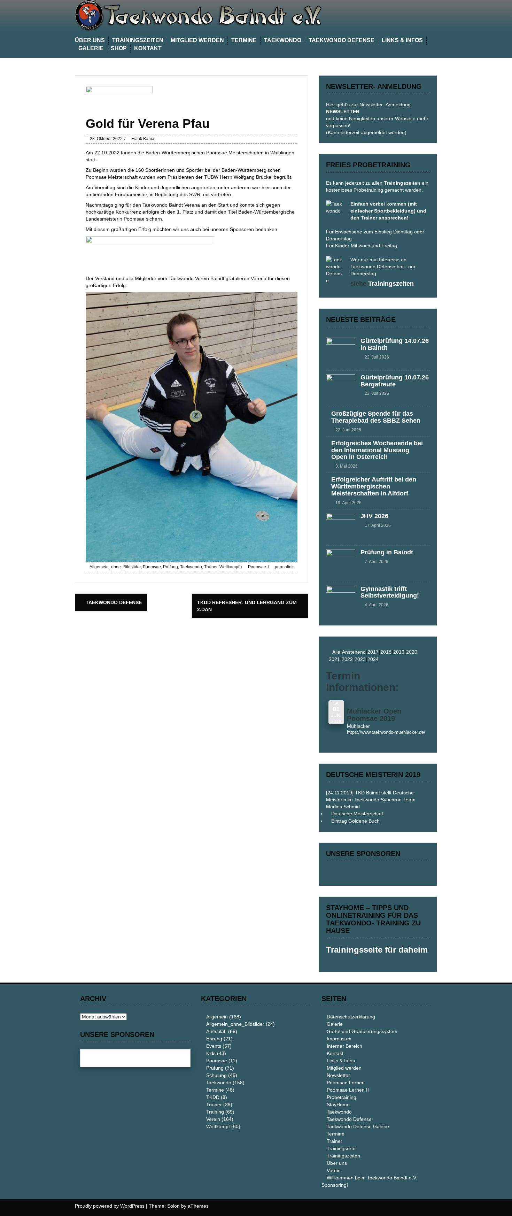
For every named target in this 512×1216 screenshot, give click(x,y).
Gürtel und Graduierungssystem (362, 1031)
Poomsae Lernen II (348, 1090)
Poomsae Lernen (346, 1082)
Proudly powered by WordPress (110, 1206)
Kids (211, 1053)
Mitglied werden (197, 40)
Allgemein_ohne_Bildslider (115, 566)
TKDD (212, 1097)
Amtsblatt (216, 1031)
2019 (398, 652)
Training (215, 1112)
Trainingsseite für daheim (377, 949)
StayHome (338, 1104)
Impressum (339, 1038)
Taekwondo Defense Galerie (358, 1126)
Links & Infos (402, 40)
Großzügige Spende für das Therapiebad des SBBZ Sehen (375, 417)
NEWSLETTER (342, 111)
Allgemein (217, 1016)
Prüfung (170, 566)
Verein (213, 1119)
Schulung (216, 1075)
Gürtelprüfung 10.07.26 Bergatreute (394, 381)
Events (213, 1046)
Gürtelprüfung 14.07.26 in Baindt (394, 344)
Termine (244, 40)
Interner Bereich (344, 1046)
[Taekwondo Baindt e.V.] (214, 15)
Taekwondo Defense (341, 40)
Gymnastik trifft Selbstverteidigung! (389, 592)
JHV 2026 (374, 516)
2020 (411, 652)
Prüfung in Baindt (386, 552)
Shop (119, 48)
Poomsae (152, 566)
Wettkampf (229, 566)
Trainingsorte (341, 1148)
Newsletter (338, 1075)
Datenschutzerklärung (351, 1016)
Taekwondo (282, 40)
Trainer (210, 566)
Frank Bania (142, 138)
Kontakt (148, 48)
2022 (347, 659)
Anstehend (354, 652)
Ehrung (214, 1038)
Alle (336, 652)
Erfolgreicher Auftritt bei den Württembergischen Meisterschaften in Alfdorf (373, 486)
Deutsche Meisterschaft (357, 813)
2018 (385, 652)
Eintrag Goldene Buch (355, 821)
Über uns (90, 40)
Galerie (90, 48)
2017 (373, 652)
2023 (360, 659)
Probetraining (341, 1097)
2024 (373, 659)
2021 (334, 659)
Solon (173, 1206)
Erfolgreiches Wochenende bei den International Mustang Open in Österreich (377, 450)
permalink (284, 566)
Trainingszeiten (137, 40)
